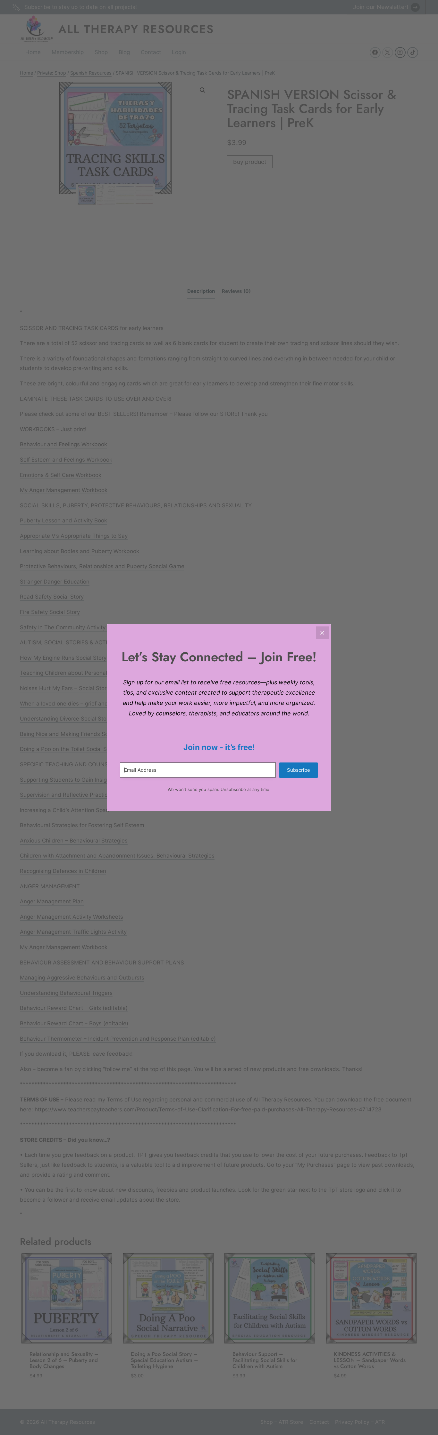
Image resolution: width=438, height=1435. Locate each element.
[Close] (322, 632)
